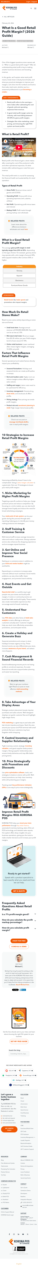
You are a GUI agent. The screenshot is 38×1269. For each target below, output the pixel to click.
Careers (23, 1163)
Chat (35, 1224)
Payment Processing (9, 41)
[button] (19, 915)
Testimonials (4, 1166)
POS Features (25, 1122)
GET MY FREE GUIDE (19, 1041)
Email (31, 1224)
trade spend (20, 300)
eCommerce (24, 1104)
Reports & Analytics (26, 1143)
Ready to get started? (19, 873)
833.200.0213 (5, 1)
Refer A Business (25, 1175)
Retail (22, 1098)
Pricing (22, 1169)
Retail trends (8, 300)
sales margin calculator (25, 483)
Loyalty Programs (25, 1140)
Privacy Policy (16, 1252)
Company (24, 1156)
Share (23, 990)
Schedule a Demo (19, 947)
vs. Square (4, 1184)
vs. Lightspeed (5, 1187)
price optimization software (14, 772)
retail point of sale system (15, 516)
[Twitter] (27, 1234)
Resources (4, 1156)
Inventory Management (27, 1137)
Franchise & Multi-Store (27, 1128)
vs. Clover (3, 1190)
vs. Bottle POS (5, 1196)
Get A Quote (19, 891)
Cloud (22, 1101)
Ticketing (23, 1116)
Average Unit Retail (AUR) (18, 422)
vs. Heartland (4, 1199)
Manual (22, 1224)
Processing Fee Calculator (8, 1169)
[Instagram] (14, 1234)
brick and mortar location (14, 563)
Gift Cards (23, 1131)
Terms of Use (22, 1252)
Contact (23, 1184)
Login (28, 2)
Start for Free (19, 941)
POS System (24, 1094)
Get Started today (9, 1129)
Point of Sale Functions (25, 41)
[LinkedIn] (18, 1234)
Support (34, 2)
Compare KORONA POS (8, 1181)
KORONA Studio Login (7, 1215)
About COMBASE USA (27, 1160)
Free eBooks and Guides (7, 1163)
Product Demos (5, 1172)
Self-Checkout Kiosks (26, 1146)
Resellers (23, 1196)
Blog (2, 1160)
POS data (8, 618)
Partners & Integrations (27, 1166)
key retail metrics (23, 825)
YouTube (3, 1175)
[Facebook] (9, 1234)
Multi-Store (24, 1107)
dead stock (10, 394)
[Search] (30, 8)
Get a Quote (24, 1187)
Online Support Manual (7, 1212)
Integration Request (26, 1199)
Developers (24, 1193)
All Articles (9, 17)
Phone (27, 1224)
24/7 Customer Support (27, 1149)
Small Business (25, 1113)
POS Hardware (25, 1134)
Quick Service (24, 1110)
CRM (22, 1125)
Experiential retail (8, 592)
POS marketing (7, 723)
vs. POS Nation (5, 1202)
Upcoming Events (26, 1178)
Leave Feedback (25, 1172)
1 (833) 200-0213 (27, 1202)
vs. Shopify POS (5, 1193)
